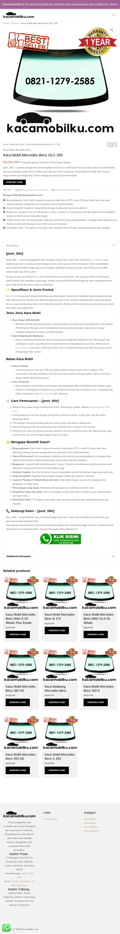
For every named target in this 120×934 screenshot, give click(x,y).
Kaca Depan (90, 823)
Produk (15, 23)
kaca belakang (23, 348)
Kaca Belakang (91, 827)
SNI (37, 277)
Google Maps (20, 885)
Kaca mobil (11, 296)
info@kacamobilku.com (23, 881)
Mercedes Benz (17, 144)
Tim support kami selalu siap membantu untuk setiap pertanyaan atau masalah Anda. (56, 4)
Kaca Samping (91, 831)
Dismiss (113, 4)
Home (6, 23)
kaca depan (96, 260)
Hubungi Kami (14, 182)
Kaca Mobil (8, 150)
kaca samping (46, 393)
